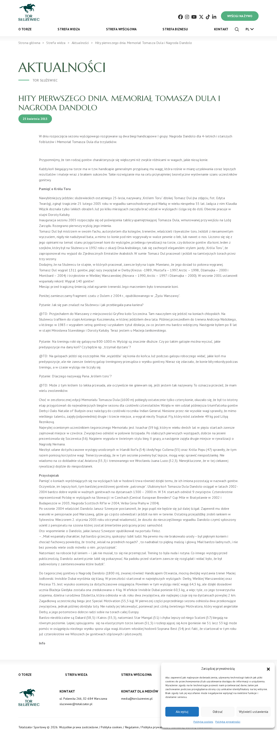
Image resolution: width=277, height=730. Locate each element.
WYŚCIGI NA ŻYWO (239, 16)
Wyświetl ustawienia (253, 712)
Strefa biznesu (175, 29)
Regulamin (132, 727)
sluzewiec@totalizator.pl (76, 704)
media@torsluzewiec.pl (137, 699)
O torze (25, 29)
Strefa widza (69, 29)
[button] (268, 668)
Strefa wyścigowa (121, 29)
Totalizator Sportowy (32, 727)
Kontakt (221, 29)
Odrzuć (218, 712)
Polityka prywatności (227, 721)
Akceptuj (182, 712)
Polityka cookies (203, 721)
